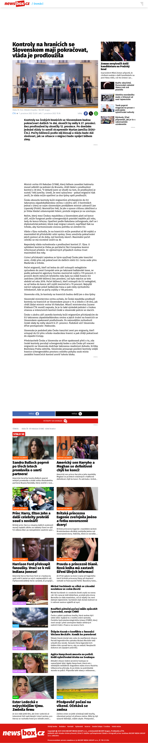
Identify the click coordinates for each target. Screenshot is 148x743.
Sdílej (31, 414)
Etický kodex (52, 727)
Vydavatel (79, 727)
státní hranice (50, 429)
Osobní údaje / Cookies (101, 727)
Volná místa (116, 727)
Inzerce (87, 727)
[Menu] (141, 3)
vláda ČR (25, 429)
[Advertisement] (61, 163)
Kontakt (70, 727)
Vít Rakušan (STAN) (36, 429)
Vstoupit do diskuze (52, 421)
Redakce (62, 727)
